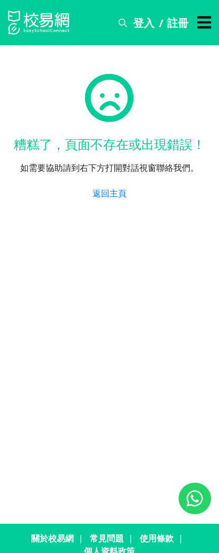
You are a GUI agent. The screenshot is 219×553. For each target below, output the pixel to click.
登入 (144, 22)
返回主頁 (109, 193)
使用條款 (157, 538)
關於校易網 (52, 538)
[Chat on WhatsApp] (195, 498)
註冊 (178, 22)
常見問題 (107, 538)
